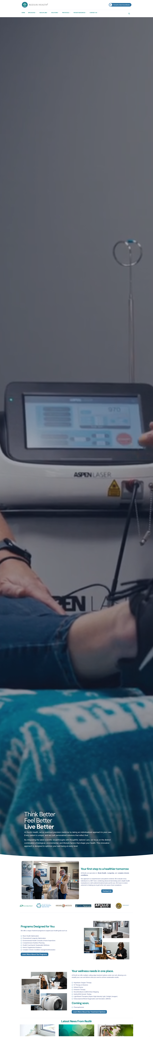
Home (23, 12)
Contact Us (93, 12)
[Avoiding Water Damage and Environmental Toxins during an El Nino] (37, 1030)
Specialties (31, 12)
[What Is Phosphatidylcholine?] (76, 1030)
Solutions (54, 12)
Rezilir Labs (43, 12)
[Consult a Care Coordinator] (110, 4)
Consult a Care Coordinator (121, 5)
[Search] (129, 13)
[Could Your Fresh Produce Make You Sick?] (115, 1030)
